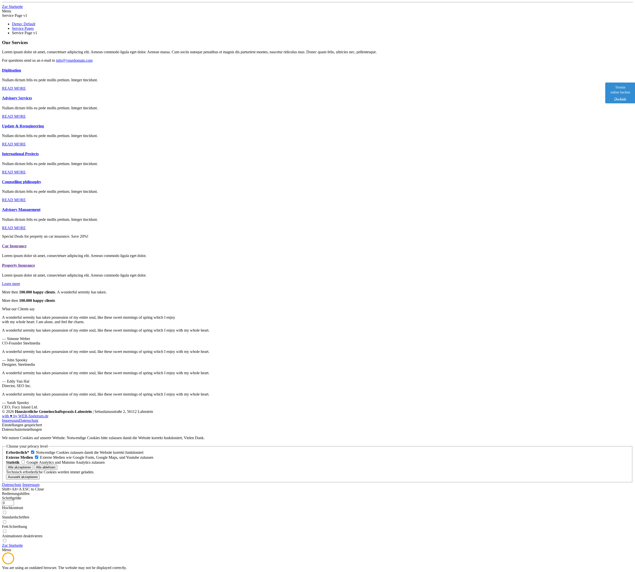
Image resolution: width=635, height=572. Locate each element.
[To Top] (8, 563)
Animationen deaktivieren (22, 536)
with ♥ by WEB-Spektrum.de (25, 416)
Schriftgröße (11, 498)
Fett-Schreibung (14, 526)
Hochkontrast (12, 508)
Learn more (11, 284)
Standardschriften (15, 517)
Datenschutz (28, 420)
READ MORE (14, 88)
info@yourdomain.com (74, 60)
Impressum (10, 420)
